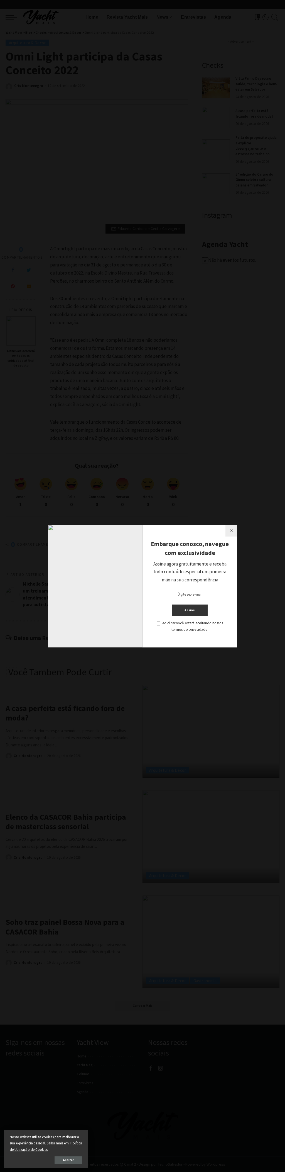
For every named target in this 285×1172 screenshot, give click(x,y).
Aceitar (68, 1160)
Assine (190, 610)
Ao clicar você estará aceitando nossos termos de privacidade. (192, 626)
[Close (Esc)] (231, 531)
